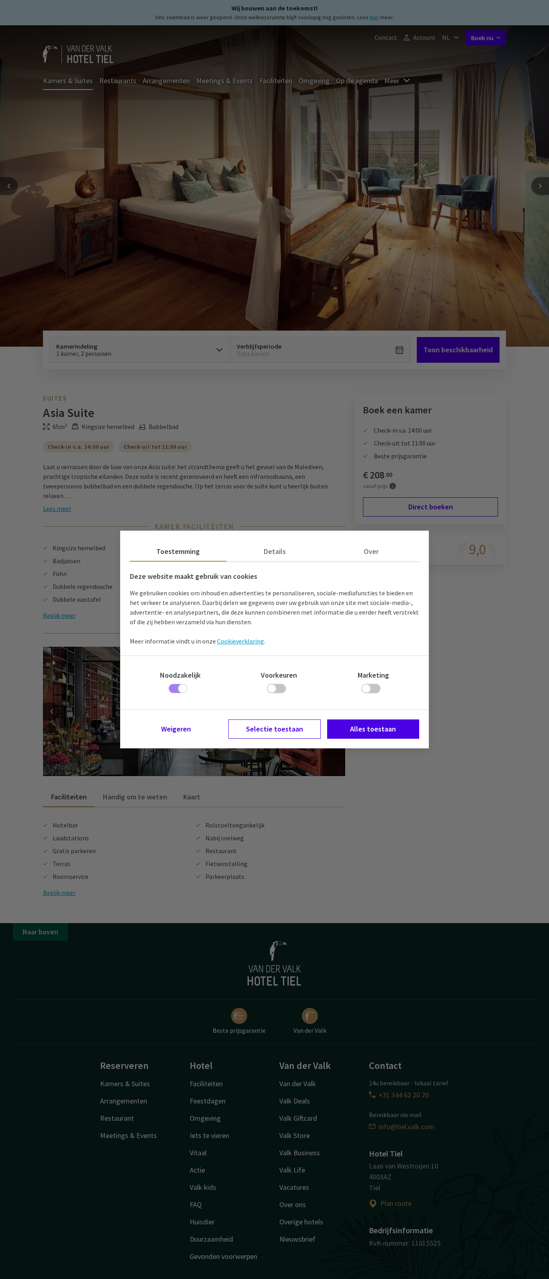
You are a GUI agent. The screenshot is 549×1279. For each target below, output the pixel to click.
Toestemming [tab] (178, 551)
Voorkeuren (279, 675)
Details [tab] (275, 551)
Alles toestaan (373, 728)
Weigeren (176, 728)
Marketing (373, 675)
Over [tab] (371, 551)
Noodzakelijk (180, 675)
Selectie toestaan (274, 728)
